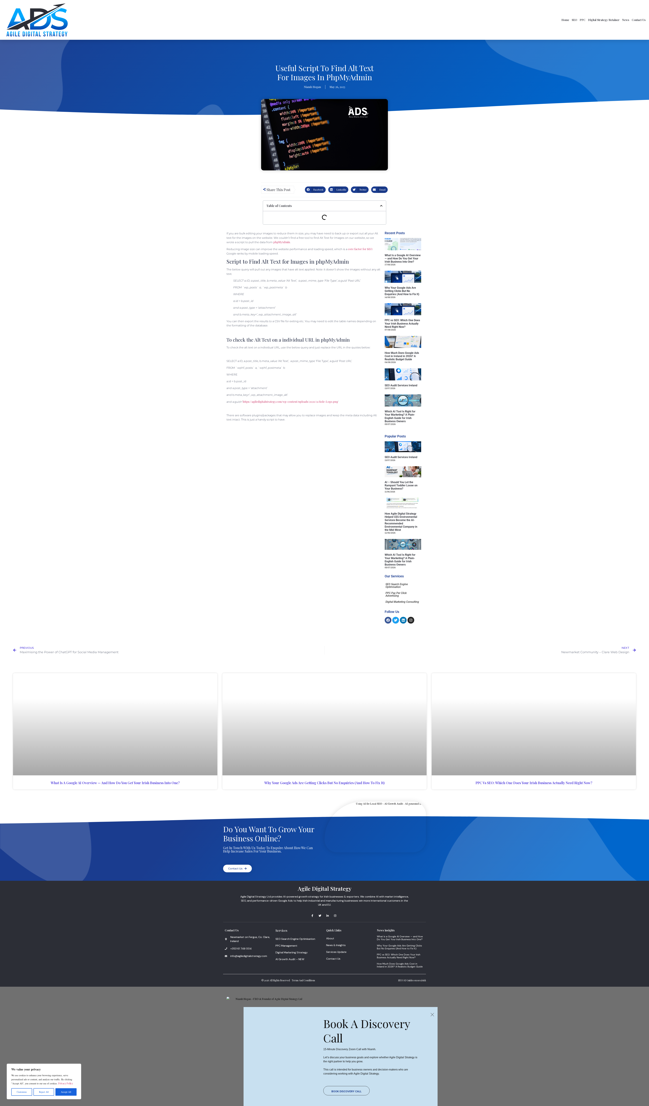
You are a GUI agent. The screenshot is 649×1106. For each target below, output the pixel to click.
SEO (574, 20)
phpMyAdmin (281, 242)
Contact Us (639, 20)
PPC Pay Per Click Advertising (396, 594)
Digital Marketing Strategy (291, 952)
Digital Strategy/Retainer (604, 20)
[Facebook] (388, 620)
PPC (582, 20)
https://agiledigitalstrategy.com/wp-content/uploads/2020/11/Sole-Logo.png (290, 401)
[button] (315, 189)
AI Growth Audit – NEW (289, 959)
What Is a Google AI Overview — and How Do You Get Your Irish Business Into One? (403, 258)
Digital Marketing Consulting (402, 601)
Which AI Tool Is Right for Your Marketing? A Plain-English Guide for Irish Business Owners (400, 416)
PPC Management (286, 945)
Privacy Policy (65, 1083)
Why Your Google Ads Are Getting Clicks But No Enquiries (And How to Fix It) (402, 291)
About (330, 938)
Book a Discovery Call (366, 1030)
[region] (44, 1081)
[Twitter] (395, 620)
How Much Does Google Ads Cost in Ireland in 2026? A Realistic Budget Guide (402, 356)
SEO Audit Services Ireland (401, 385)
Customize (22, 1091)
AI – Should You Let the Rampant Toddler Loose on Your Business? (401, 485)
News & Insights (336, 945)
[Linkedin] (403, 620)
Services (281, 930)
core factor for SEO (360, 249)
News (625, 20)
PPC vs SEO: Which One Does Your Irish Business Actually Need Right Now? (402, 323)
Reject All (44, 1091)
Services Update (336, 952)
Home (565, 20)
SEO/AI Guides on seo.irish (412, 980)
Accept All (66, 1091)
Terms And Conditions (303, 980)
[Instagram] (410, 620)
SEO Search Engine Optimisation (397, 586)
